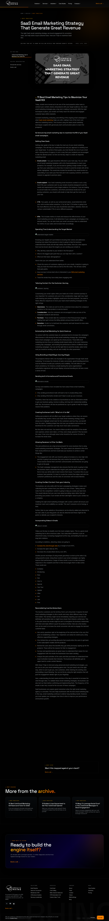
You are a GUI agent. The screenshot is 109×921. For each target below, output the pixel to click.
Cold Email (52, 888)
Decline (93, 917)
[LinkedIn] (6, 903)
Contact (71, 892)
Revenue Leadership (36, 897)
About (70, 888)
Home (22, 13)
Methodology (72, 897)
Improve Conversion (36, 890)
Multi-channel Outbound (56, 892)
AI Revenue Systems (36, 895)
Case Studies (62, 3)
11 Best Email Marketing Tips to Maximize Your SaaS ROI (20, 55)
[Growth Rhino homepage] (12, 3)
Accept (100, 917)
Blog (70, 899)
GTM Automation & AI (55, 895)
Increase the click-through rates (47, 546)
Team (70, 890)
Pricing (70, 3)
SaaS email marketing (46, 120)
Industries (90, 890)
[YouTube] (10, 903)
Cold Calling (53, 890)
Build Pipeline (34, 888)
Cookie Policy (13, 918)
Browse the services (15, 64)
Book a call (13, 67)
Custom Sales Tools (55, 897)
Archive (28, 13)
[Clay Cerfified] (13, 903)
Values (71, 895)
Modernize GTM (35, 892)
